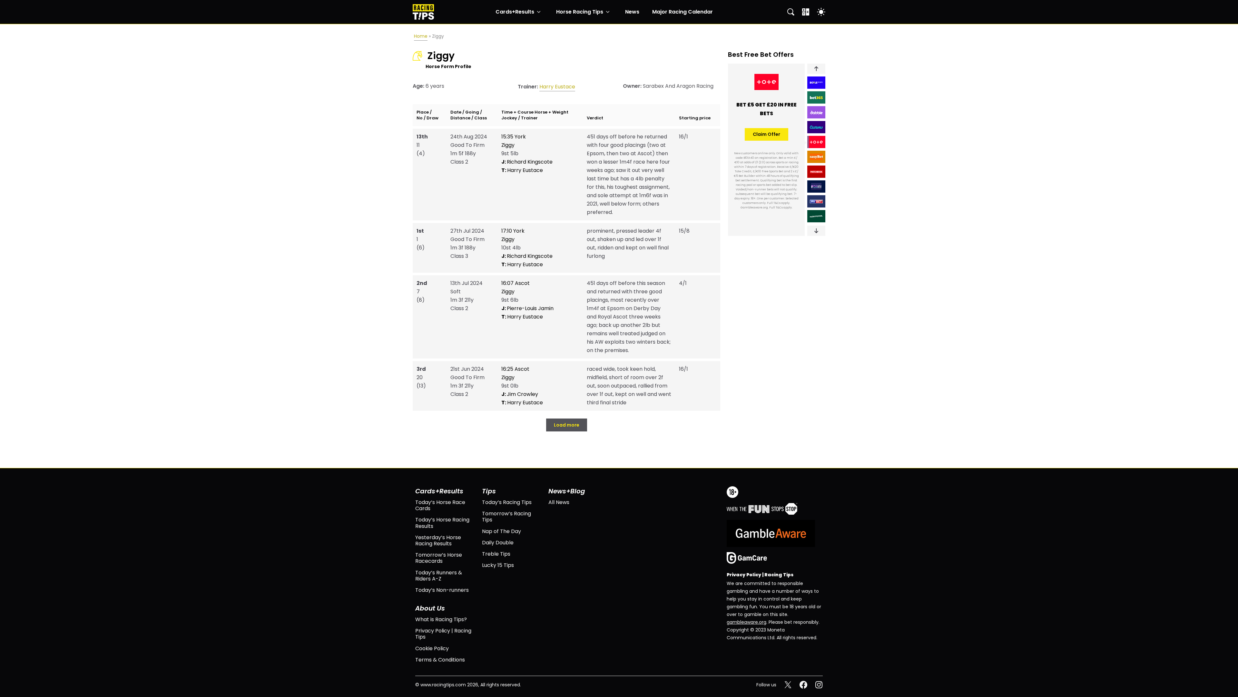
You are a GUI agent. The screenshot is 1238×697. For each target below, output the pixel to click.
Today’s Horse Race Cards (440, 505)
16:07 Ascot (515, 283)
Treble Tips (496, 554)
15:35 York (513, 136)
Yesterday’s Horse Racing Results (438, 540)
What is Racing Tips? (441, 619)
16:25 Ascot (515, 369)
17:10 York (513, 231)
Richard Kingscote (527, 162)
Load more (566, 425)
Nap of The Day (501, 531)
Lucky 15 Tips (498, 565)
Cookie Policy (432, 648)
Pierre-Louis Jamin (527, 308)
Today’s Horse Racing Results (442, 523)
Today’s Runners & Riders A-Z (438, 576)
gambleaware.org (746, 622)
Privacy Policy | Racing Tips (443, 634)
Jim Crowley (519, 394)
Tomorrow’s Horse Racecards (438, 558)
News (632, 12)
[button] (816, 69)
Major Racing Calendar (682, 12)
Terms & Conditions (440, 660)
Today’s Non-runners (442, 590)
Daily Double (498, 543)
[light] (821, 12)
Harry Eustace (557, 86)
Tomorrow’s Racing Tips (506, 516)
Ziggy (508, 145)
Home (420, 36)
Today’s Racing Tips (507, 502)
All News (558, 502)
